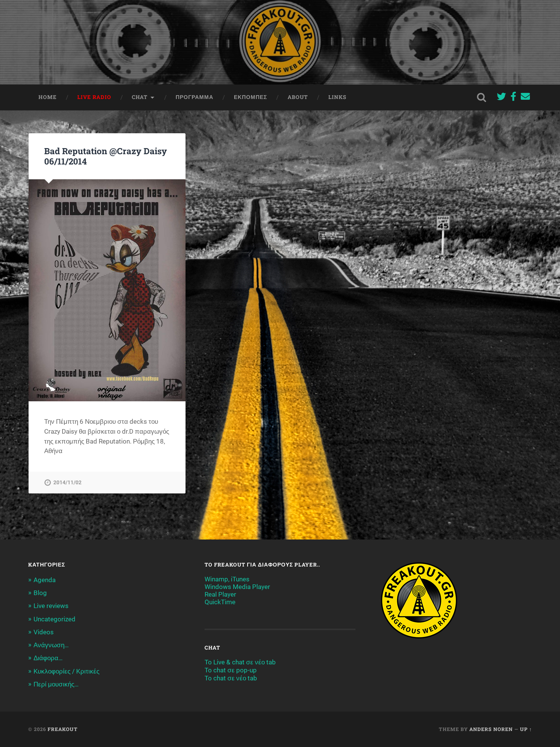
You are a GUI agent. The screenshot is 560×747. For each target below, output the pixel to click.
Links (337, 97)
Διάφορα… (48, 658)
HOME (47, 97)
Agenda (45, 580)
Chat (139, 97)
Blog (40, 593)
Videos (44, 632)
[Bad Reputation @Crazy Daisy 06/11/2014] (107, 290)
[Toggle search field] (481, 97)
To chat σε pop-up (231, 670)
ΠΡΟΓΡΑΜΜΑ (194, 97)
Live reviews (51, 606)
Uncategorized (54, 619)
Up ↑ (526, 729)
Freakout (63, 729)
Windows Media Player (237, 587)
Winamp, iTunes (227, 579)
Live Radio (94, 97)
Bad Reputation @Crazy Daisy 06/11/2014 (105, 156)
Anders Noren (491, 729)
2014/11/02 (67, 482)
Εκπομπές (250, 97)
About (298, 97)
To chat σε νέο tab (231, 678)
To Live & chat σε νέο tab (240, 662)
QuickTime (220, 602)
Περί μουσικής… (56, 684)
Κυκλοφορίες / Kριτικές (66, 671)
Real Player (220, 594)
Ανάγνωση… (51, 645)
